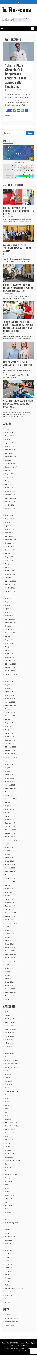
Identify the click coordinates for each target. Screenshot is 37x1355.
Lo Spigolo (8, 1181)
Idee (6, 1136)
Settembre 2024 (11, 508)
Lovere (7, 1188)
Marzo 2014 (9, 944)
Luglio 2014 (9, 930)
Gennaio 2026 (10, 453)
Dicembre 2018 (10, 747)
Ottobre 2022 (10, 588)
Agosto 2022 (9, 595)
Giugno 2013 (9, 972)
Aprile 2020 (9, 692)
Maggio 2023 (9, 564)
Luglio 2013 (9, 968)
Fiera (7, 1112)
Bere (6, 1057)
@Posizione (9, 1012)
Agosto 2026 (9, 429)
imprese (8, 1147)
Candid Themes (24, 1351)
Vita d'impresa (10, 1299)
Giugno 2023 (9, 560)
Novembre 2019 (11, 709)
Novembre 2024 (11, 501)
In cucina (8, 1150)
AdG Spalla (9, 1026)
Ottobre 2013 (10, 958)
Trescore (8, 1278)
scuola (7, 1233)
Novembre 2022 (11, 584)
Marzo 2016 (9, 861)
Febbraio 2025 (10, 491)
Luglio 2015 (9, 889)
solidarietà (8, 1250)
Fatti (6, 1109)
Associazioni (9, 1053)
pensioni (8, 1202)
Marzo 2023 (9, 571)
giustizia (8, 1119)
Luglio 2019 (9, 723)
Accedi (7, 1315)
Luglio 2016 (9, 847)
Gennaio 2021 (10, 660)
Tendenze (8, 1261)
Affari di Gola (9, 1033)
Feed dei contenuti (11, 1318)
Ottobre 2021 (10, 629)
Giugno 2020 (9, 685)
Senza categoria (10, 1236)
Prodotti (8, 1212)
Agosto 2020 (9, 678)
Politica (7, 1209)
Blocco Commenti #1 (12, 1060)
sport (7, 1254)
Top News (8, 1268)
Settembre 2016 (11, 840)
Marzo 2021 (9, 654)
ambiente (8, 1046)
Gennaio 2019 (10, 743)
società (7, 1247)
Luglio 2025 (9, 474)
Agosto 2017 (9, 802)
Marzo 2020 (9, 695)
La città (7, 1164)
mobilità (7, 1192)
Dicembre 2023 (10, 539)
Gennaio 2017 (10, 826)
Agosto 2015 (9, 885)
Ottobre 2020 (10, 671)
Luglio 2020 (9, 681)
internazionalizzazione (12, 1160)
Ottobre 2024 (10, 505)
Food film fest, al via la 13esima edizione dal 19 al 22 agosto (17, 248)
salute (7, 1226)
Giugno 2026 (9, 436)
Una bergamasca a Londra (14, 1288)
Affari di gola (9, 1036)
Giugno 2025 (9, 477)
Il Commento (9, 1140)
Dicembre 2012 (10, 992)
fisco (6, 1115)
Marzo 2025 (9, 488)
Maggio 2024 (9, 522)
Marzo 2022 (9, 612)
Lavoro (7, 1171)
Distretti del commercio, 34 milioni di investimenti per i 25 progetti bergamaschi (18, 287)
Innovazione (9, 1157)
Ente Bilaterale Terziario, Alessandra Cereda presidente (17, 364)
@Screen (8, 1015)
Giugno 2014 (9, 934)
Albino (7, 1043)
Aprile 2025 (9, 484)
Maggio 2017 (9, 813)
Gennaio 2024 (10, 536)
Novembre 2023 (11, 543)
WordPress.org (10, 1325)
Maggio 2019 (9, 730)
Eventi (7, 1102)
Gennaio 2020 (10, 702)
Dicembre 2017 (10, 788)
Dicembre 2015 (10, 871)
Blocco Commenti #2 (12, 1064)
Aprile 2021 (9, 650)
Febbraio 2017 (10, 823)
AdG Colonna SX (11, 1022)
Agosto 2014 (9, 927)
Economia (8, 1095)
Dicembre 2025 (10, 457)
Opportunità (9, 1198)
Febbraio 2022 (10, 616)
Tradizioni (8, 1271)
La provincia (9, 1167)
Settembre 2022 (11, 591)
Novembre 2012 (11, 996)
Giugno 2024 (9, 519)
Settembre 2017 (11, 799)
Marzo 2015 (9, 902)
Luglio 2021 (9, 640)
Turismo (8, 1285)
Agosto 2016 (9, 844)
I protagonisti (9, 1133)
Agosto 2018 (9, 761)
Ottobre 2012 (10, 999)
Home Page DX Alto (12, 1122)
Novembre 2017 (11, 792)
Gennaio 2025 (10, 495)
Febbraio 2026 (10, 450)
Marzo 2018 (9, 778)
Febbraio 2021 (10, 657)
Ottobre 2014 (10, 920)
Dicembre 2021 (10, 622)
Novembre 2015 (11, 875)
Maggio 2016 (9, 854)
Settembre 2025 (11, 467)
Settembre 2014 (11, 923)
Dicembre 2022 (10, 581)
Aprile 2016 (9, 857)
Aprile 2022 (9, 609)
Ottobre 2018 (10, 754)
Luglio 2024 (9, 515)
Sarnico (7, 1230)
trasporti (8, 1274)
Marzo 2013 (9, 982)
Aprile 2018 (9, 775)
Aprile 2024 (9, 526)
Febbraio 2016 (10, 864)
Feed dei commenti (11, 1322)
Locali (7, 1185)
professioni (9, 1216)
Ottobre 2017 (10, 795)
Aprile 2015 (9, 899)
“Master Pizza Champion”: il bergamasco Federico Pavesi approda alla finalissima (15, 76)
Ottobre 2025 (10, 463)
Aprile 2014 (9, 940)
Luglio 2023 (9, 557)
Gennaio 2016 (10, 868)
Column (7, 1077)
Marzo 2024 (9, 529)
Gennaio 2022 (10, 619)
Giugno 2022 (9, 602)
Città (7, 1071)
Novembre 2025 (11, 460)
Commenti (8, 1081)
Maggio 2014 (9, 937)
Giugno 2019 (9, 726)
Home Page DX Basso (12, 1126)
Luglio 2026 (9, 432)
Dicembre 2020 (10, 664)
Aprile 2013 (9, 978)
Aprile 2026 (9, 443)
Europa (7, 1098)
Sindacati (8, 1243)
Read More (7, 115)
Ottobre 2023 (10, 546)
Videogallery (9, 1295)
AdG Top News (10, 1029)
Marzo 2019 (9, 737)
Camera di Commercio (12, 1067)
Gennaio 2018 (10, 785)
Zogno (7, 1302)
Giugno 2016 (9, 851)
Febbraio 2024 (10, 533)
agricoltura (8, 1039)
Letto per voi (9, 1178)
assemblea (9, 1050)
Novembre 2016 (11, 833)
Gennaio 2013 (10, 989)
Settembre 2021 (11, 633)
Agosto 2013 (9, 965)
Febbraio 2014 (10, 947)
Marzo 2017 (9, 819)
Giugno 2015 (9, 892)
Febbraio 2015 (10, 906)
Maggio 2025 (9, 481)
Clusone (8, 1074)
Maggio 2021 (9, 647)
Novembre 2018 (11, 750)
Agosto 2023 (9, 553)
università (8, 1292)
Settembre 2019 (11, 716)
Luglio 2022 (9, 598)
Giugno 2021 (9, 643)
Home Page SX (10, 1129)
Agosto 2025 (9, 470)
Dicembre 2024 (10, 498)
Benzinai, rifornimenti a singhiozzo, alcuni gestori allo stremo (18, 211)
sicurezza (8, 1240)
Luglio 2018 (9, 764)
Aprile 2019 (9, 733)
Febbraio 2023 (10, 574)
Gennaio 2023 (10, 578)
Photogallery (9, 1205)
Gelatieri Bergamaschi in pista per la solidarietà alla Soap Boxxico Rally (18, 403)
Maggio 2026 (9, 439)
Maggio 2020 (9, 688)
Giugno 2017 (9, 809)
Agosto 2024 (9, 512)
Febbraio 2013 (10, 985)
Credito (7, 1088)
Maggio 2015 (9, 896)
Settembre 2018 (11, 757)
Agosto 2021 (9, 636)
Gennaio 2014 (10, 951)
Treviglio (8, 1281)
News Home (9, 1195)
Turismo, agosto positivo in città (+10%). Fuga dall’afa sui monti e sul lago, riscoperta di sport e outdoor (18, 326)
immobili (8, 1143)
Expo (7, 1105)
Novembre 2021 (11, 626)
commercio (9, 1084)
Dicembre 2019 (10, 705)
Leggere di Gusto (11, 1174)
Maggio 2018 (9, 771)
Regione (8, 1219)
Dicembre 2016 (10, 830)
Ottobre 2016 (10, 837)
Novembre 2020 (11, 667)
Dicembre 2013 (10, 954)
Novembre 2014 (11, 916)
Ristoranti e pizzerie (12, 1223)
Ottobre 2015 (10, 878)
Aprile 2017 (9, 816)
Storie (7, 1257)
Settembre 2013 (11, 961)
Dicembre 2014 (10, 913)
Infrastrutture (9, 1154)
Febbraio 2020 (10, 698)
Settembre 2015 (11, 882)
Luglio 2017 (9, 806)
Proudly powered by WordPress (15, 1348)
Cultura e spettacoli (11, 1091)
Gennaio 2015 (10, 909)
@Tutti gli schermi (11, 1019)
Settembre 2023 (11, 550)
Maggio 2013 (9, 975)
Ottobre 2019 (10, 712)
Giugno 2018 (9, 768)
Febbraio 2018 (10, 781)
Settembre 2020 (11, 674)
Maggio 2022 (9, 605)
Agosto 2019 (9, 719)
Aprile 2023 (9, 567)
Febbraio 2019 (10, 740)
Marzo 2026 (9, 446)
